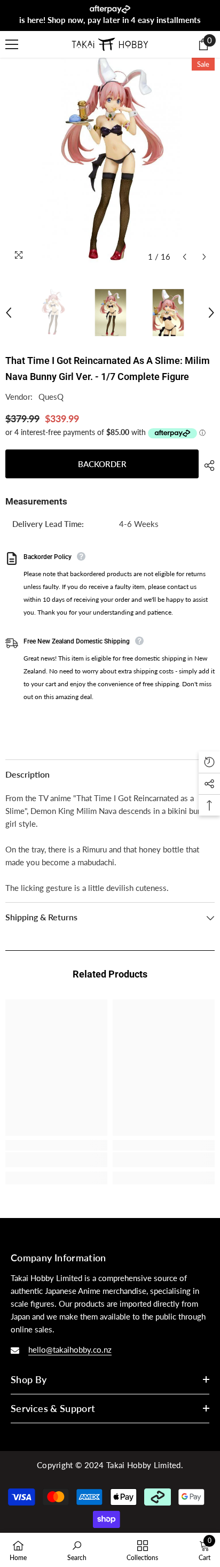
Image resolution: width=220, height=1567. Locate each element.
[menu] (11, 44)
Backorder (102, 464)
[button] (184, 256)
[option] (110, 162)
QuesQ (51, 396)
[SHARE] (207, 465)
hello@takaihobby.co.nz (70, 1349)
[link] (56, 1159)
